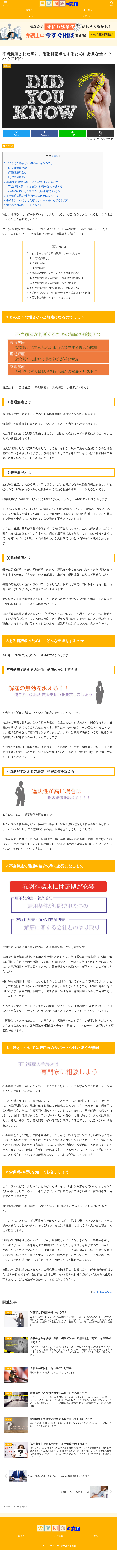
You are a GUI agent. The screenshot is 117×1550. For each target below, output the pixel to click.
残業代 (21, 1536)
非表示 (55, 156)
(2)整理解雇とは (17, 172)
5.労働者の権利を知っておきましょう (26, 205)
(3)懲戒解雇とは (17, 177)
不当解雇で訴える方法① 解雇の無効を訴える (35, 186)
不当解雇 (9, 146)
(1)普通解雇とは (17, 167)
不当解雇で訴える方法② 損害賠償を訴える (34, 191)
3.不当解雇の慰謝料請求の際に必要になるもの (31, 195)
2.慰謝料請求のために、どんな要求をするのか (31, 181)
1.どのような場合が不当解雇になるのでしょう (31, 163)
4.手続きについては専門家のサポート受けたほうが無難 (36, 200)
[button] (108, 761)
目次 (54, 246)
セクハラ (96, 1536)
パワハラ (58, 1540)
